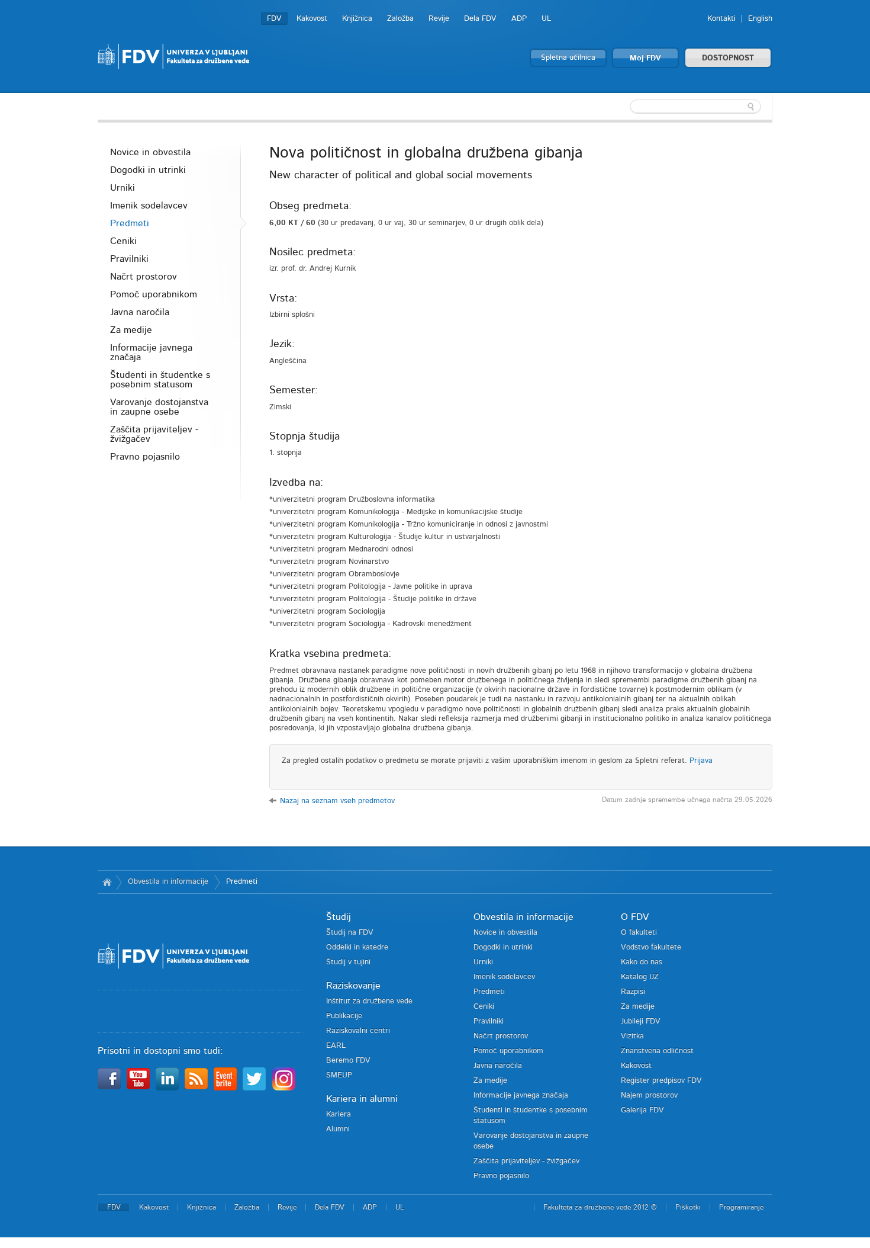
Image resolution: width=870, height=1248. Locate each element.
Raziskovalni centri (358, 1031)
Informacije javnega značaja (151, 352)
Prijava (701, 761)
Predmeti (129, 223)
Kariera (338, 1114)
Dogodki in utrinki (148, 170)
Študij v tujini (348, 962)
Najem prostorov (649, 1095)
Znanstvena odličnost (657, 1051)
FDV (274, 19)
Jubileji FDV (640, 1021)
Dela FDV (480, 19)
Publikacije (344, 1016)
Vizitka (632, 1036)
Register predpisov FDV (661, 1081)
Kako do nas (641, 962)
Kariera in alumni (362, 1098)
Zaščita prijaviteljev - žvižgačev (154, 434)
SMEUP (339, 1075)
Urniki (122, 188)
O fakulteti (639, 932)
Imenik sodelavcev (149, 205)
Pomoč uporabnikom (153, 294)
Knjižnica (357, 19)
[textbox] (695, 107)
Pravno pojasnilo (145, 456)
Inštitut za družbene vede (369, 1001)
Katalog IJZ (640, 977)
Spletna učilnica (568, 58)
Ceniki (123, 241)
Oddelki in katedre (357, 947)
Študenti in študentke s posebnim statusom (160, 379)
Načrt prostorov (143, 276)
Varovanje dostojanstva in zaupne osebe (159, 406)
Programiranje (741, 1207)
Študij (338, 917)
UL (546, 19)
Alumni (338, 1129)
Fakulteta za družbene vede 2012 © (600, 1207)
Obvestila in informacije (168, 882)
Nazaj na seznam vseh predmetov (337, 801)
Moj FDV (645, 58)
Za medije (131, 330)
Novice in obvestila (150, 152)
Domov (107, 882)
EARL (336, 1046)
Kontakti (721, 19)
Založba (400, 19)
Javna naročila (139, 312)
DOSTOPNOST (728, 58)
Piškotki (688, 1207)
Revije (438, 19)
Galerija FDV (642, 1110)
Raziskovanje (353, 985)
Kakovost (312, 19)
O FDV (635, 917)
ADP (519, 19)
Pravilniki (129, 259)
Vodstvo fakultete (651, 947)
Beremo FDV (348, 1060)
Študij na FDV (349, 932)
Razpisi (633, 992)
